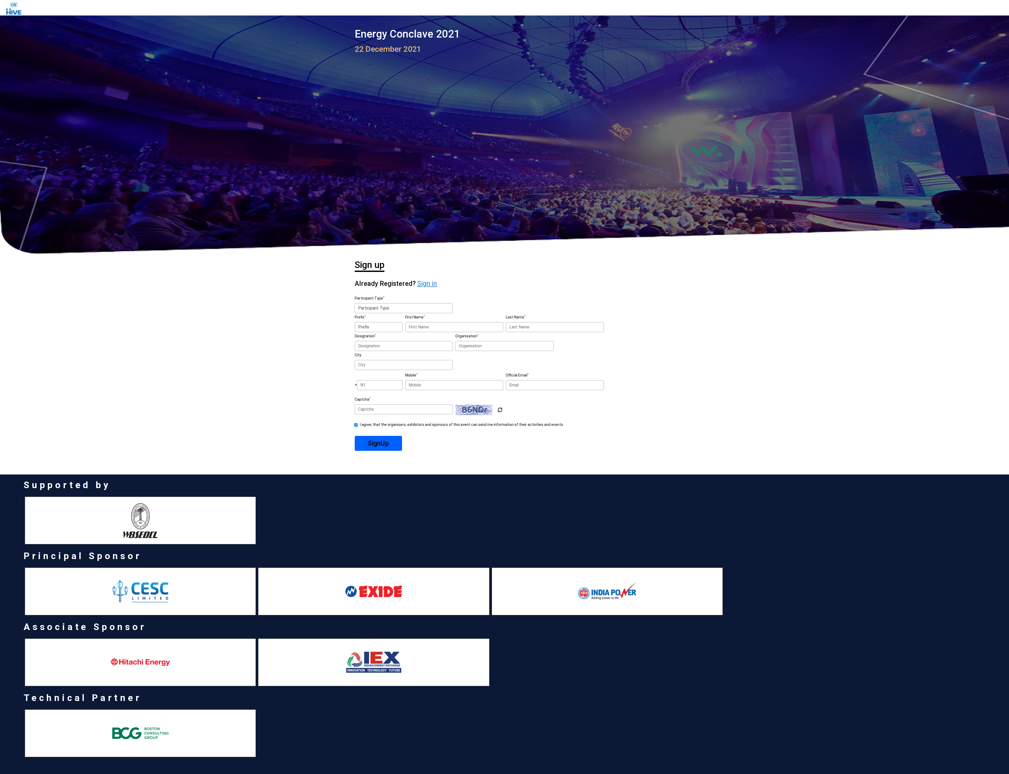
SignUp (378, 443)
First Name (414, 317)
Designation (365, 336)
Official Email (516, 375)
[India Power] (607, 591)
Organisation (466, 336)
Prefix (359, 317)
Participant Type (369, 298)
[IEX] (373, 662)
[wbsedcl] (140, 520)
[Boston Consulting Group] (140, 733)
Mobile (410, 375)
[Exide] (373, 591)
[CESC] (140, 591)
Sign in (427, 283)
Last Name (515, 317)
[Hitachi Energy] (140, 662)
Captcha (362, 399)
